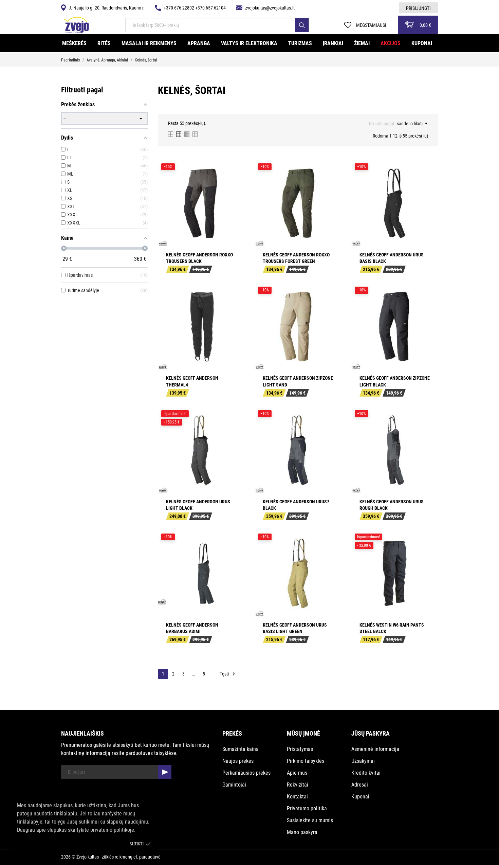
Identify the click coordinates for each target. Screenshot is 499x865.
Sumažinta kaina (240, 749)
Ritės (104, 43)
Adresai (359, 784)
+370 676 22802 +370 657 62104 (195, 8)
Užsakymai (363, 761)
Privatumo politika (307, 808)
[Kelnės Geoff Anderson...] (331, 309)
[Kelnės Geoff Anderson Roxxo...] (234, 185)
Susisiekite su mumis (310, 820)
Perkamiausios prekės (246, 773)
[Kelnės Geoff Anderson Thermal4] (234, 309)
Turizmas (300, 43)
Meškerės (74, 43)
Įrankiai (333, 43)
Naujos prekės (238, 761)
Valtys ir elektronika (249, 43)
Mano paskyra (302, 832)
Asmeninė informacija (375, 749)
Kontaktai (297, 796)
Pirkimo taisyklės (305, 761)
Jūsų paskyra (370, 733)
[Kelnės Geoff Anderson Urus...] (428, 185)
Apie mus (297, 773)
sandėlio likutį (410, 123)
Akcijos (391, 43)
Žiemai (362, 43)
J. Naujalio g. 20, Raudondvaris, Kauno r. (107, 8)
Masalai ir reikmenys (149, 43)
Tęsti (228, 674)
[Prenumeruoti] (164, 772)
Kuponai (421, 43)
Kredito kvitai (366, 773)
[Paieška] (302, 25)
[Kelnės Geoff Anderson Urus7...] (331, 432)
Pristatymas (300, 749)
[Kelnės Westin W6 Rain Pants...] (428, 555)
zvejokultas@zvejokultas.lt (270, 8)
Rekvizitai (297, 784)
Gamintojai (234, 784)
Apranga (198, 43)
